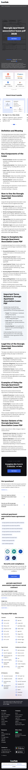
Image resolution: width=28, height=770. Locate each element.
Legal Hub (17, 718)
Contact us (4, 489)
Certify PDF (20, 678)
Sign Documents (5, 716)
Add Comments (21, 650)
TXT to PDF (6, 623)
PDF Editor (3, 713)
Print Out (20, 695)
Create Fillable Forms (21, 667)
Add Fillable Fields (21, 626)
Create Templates (21, 663)
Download (20, 692)
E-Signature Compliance (20, 719)
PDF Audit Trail (21, 676)
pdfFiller (3, 735)
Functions (3, 724)
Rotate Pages (21, 636)
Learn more (14, 576)
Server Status (4, 718)
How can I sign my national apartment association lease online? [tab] (8, 497)
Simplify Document (8, 678)
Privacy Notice (18, 716)
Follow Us (4, 755)
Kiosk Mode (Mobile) (6, 663)
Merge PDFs (20, 634)
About (16, 713)
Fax (18, 658)
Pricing (2, 719)
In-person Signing (7, 659)
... (19, 764)
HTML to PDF (7, 636)
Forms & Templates (5, 714)
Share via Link (21, 653)
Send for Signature (8, 653)
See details (13, 61)
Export (19, 689)
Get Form (14, 38)
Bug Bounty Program (20, 724)
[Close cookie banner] (25, 764)
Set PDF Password (22, 681)
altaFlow (3, 740)
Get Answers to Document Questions (7, 687)
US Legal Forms (4, 737)
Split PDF (20, 631)
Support (17, 721)
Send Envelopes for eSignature (8, 656)
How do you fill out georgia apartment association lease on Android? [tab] (9, 505)
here (8, 704)
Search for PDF (21, 686)
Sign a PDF (6, 650)
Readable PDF (21, 684)
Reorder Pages (21, 639)
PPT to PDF (6, 631)
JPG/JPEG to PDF (7, 628)
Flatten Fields (20, 628)
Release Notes (18, 723)
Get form (14, 471)
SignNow (3, 739)
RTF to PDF (6, 639)
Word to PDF (7, 620)
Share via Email (21, 655)
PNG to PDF (6, 626)
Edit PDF (19, 620)
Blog (2, 732)
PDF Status (20, 661)
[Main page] (4, 2)
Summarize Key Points (7, 682)
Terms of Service (19, 714)
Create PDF (20, 623)
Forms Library (4, 721)
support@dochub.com (5, 749)
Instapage (3, 742)
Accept (14, 766)
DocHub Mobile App (5, 734)
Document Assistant (8, 676)
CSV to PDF (6, 634)
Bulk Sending (6, 666)
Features (3, 723)
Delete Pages (21, 642)
